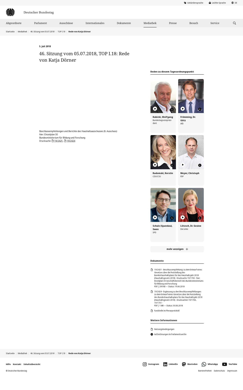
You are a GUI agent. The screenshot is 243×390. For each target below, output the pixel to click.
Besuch (193, 23)
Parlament (40, 23)
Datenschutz (219, 370)
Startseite (10, 31)
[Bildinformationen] (172, 109)
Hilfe (8, 364)
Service (215, 23)
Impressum (232, 370)
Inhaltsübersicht (31, 364)
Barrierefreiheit (205, 370)
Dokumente (124, 23)
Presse (173, 23)
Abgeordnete (14, 23)
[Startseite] (30, 12)
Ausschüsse (66, 23)
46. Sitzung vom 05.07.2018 (42, 31)
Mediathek (150, 23)
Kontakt (17, 364)
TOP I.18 (61, 31)
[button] (233, 3)
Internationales (95, 23)
